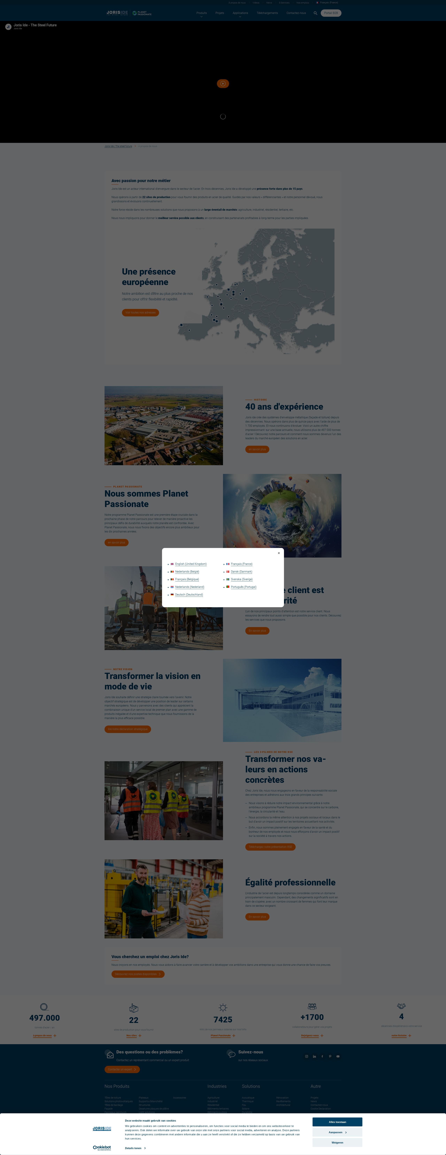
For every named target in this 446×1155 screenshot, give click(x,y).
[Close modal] (278, 553)
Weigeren (337, 1142)
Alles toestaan (337, 1122)
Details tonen (133, 1148)
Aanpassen (335, 1132)
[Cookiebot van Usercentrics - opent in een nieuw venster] (102, 1148)
